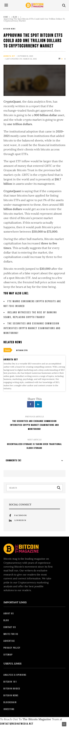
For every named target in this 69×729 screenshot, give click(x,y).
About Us (9, 613)
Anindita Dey (9, 56)
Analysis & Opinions (15, 674)
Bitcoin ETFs (22, 350)
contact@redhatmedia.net (16, 723)
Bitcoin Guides (12, 688)
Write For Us (11, 634)
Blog (15, 17)
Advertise (9, 640)
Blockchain (10, 702)
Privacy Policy (12, 647)
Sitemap (8, 654)
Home (6, 17)
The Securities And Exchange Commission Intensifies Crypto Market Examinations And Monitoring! (32, 328)
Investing (9, 709)
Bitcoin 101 (10, 681)
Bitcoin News (10, 29)
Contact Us (10, 627)
